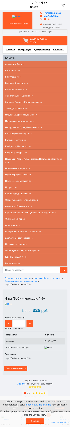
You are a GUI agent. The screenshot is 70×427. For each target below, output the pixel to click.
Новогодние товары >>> (17, 168)
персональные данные (38, 404)
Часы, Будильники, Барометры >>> (22, 250)
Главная (10, 49)
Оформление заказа (16, 368)
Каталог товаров (23, 278)
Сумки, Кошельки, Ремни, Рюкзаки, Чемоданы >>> (30, 212)
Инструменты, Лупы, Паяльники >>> (23, 127)
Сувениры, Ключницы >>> (18, 206)
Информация (24, 49)
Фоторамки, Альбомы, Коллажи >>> (23, 231)
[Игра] (8, 304)
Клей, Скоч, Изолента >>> (18, 146)
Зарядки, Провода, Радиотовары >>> (23, 102)
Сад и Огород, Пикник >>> (18, 193)
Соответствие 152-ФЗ (60, 422)
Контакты (58, 49)
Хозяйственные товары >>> (19, 238)
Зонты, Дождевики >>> (16, 108)
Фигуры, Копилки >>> (16, 219)
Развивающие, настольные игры (21, 281)
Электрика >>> (12, 263)
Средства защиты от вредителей (21, 200)
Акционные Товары (14, 64)
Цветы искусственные (16, 244)
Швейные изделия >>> (16, 257)
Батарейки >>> (12, 70)
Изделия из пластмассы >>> (19, 121)
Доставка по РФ (42, 49)
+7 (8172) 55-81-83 (52, 13)
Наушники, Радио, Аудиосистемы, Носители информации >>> (33, 160)
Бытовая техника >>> (16, 89)
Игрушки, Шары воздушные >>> (21, 114)
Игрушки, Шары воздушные (47, 278)
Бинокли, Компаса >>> (16, 83)
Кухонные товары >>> (16, 152)
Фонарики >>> (12, 225)
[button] (6, 295)
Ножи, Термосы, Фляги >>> (19, 174)
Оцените (21, 383)
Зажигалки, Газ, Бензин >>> (19, 95)
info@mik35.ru (51, 16)
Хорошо (35, 421)
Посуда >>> (11, 187)
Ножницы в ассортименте (18, 181)
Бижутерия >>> (13, 76)
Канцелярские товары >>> (18, 133)
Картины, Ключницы (15, 140)
